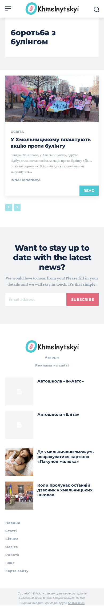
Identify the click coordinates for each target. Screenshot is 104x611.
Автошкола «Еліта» (58, 414)
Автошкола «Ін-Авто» (60, 381)
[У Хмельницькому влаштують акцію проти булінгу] (52, 99)
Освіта (17, 131)
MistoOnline (76, 603)
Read (89, 190)
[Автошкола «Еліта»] (19, 425)
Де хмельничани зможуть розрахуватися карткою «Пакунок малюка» (65, 456)
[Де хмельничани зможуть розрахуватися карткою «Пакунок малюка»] (19, 462)
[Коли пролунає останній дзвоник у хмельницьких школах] (19, 496)
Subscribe (82, 299)
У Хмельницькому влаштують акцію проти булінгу (51, 143)
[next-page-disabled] (17, 207)
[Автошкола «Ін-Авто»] (19, 391)
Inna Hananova (26, 180)
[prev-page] (8, 207)
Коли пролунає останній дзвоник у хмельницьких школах (65, 490)
